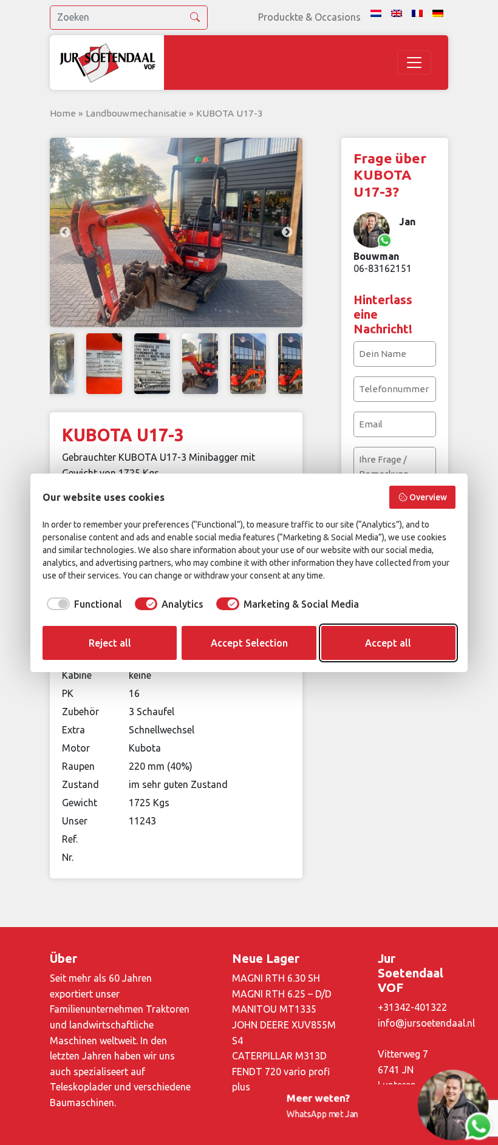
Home (63, 113)
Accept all (388, 642)
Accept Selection (249, 642)
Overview (428, 497)
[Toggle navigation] (414, 62)
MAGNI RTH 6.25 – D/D (282, 993)
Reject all (110, 642)
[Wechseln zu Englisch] (396, 13)
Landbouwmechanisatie (136, 113)
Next (287, 232)
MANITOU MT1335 (274, 1009)
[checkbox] (82, 604)
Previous (65, 232)
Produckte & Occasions (309, 17)
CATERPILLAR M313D (279, 1055)
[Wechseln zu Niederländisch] (376, 13)
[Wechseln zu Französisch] (417, 13)
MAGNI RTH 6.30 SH (276, 978)
